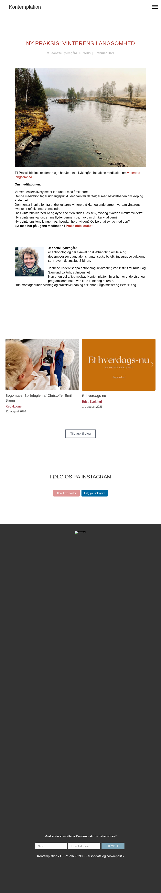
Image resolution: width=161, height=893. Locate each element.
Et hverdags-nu (94, 396)
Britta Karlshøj (92, 401)
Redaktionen (14, 406)
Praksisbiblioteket (79, 226)
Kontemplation (25, 7)
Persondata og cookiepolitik (104, 856)
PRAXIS (85, 53)
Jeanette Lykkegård (63, 53)
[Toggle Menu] (155, 6)
